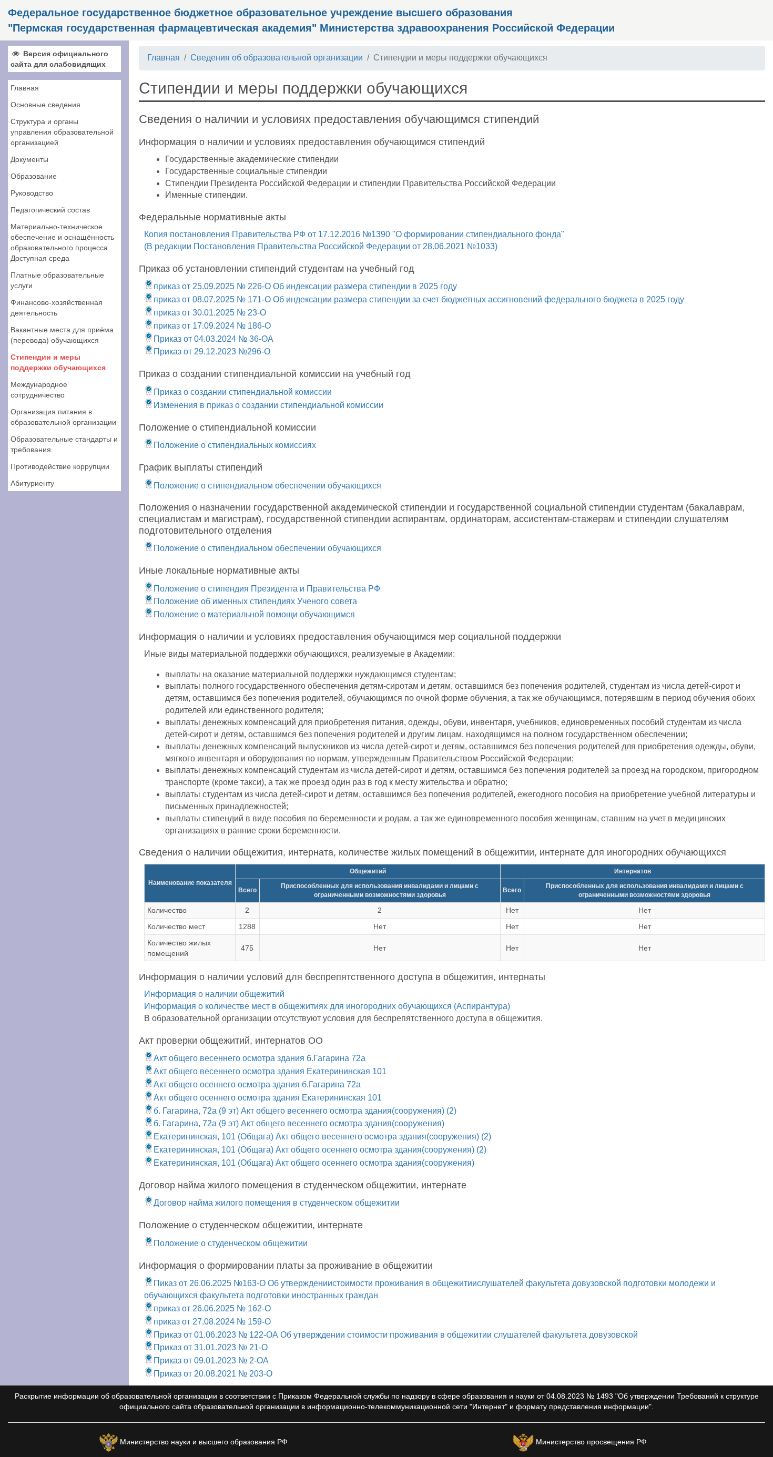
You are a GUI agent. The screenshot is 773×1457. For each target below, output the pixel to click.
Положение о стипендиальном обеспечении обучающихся (267, 485)
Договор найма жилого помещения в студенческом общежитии (277, 1202)
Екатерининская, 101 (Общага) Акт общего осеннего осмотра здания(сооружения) (314, 1162)
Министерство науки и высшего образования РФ (204, 1442)
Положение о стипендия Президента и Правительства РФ (267, 588)
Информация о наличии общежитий (214, 994)
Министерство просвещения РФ (591, 1442)
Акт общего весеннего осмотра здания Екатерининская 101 (270, 1071)
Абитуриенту (32, 483)
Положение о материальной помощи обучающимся (254, 614)
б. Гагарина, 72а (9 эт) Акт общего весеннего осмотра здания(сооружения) (299, 1123)
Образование (34, 176)
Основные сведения (45, 104)
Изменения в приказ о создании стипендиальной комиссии (268, 405)
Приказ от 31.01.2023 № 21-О (211, 1347)
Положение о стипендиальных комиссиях (235, 445)
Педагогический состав (50, 210)
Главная (25, 88)
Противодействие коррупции (60, 466)
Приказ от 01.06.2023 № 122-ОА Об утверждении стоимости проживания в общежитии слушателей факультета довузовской (396, 1334)
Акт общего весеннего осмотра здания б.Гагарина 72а (259, 1058)
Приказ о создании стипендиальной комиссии (243, 392)
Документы (29, 159)
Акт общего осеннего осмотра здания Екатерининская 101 (268, 1097)
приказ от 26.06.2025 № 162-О (212, 1308)
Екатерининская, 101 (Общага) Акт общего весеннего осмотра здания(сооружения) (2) (322, 1136)
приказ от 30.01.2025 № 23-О (210, 312)
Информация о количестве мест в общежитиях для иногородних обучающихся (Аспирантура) (327, 1006)
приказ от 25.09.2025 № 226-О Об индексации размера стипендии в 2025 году (305, 286)
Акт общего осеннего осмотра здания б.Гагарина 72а (257, 1084)
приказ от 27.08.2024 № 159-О (212, 1321)
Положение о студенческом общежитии (231, 1243)
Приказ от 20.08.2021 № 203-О (213, 1373)
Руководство (32, 193)
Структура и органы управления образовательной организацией (62, 132)
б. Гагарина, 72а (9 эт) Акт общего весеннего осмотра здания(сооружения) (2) (305, 1110)
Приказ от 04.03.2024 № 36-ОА (213, 338)
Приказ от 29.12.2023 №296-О (212, 351)
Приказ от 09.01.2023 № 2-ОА (211, 1360)
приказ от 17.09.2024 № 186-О (212, 325)
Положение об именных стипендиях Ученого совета (255, 601)
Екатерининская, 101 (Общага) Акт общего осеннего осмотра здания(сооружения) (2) (320, 1149)
